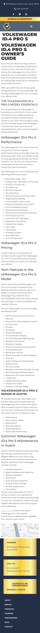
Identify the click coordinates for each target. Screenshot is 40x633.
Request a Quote (16, 590)
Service (8, 605)
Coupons (9, 613)
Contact (9, 627)
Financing (9, 609)
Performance (11, 618)
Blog (7, 622)
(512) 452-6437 (13, 568)
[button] (31, 26)
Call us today (6, 511)
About (8, 600)
